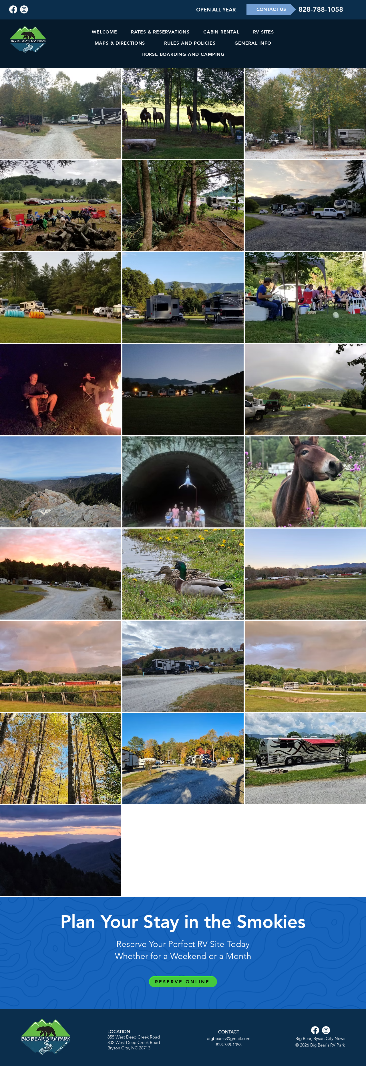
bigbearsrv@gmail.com (228, 1038)
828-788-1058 (321, 9)
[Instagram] (24, 9)
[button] (215, 9)
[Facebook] (13, 9)
